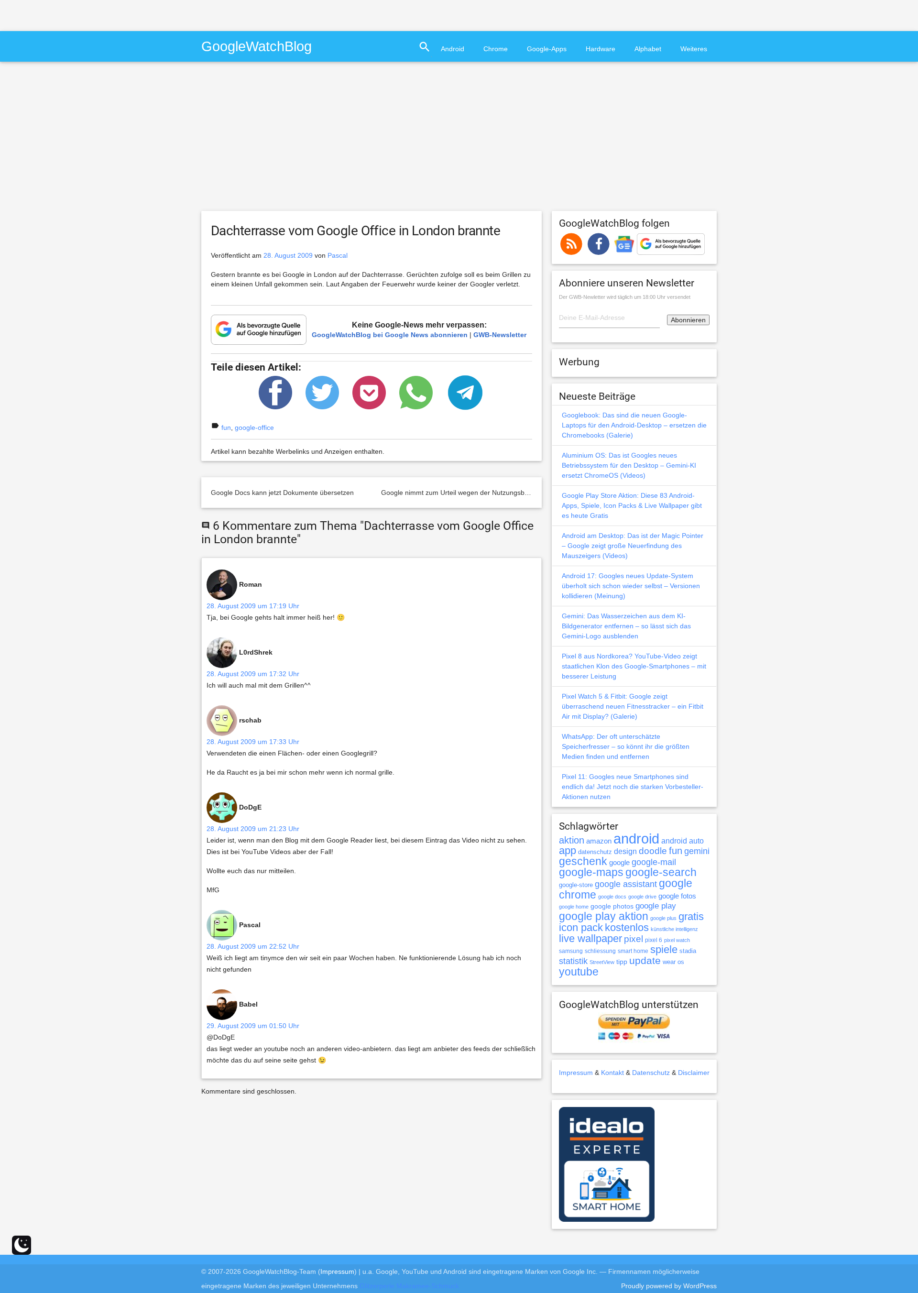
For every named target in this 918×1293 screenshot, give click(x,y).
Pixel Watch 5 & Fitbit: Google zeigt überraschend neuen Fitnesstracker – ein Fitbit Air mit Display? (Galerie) (632, 706)
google (619, 862)
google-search (661, 872)
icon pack (581, 927)
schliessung (600, 951)
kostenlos (627, 927)
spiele (664, 949)
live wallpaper (590, 938)
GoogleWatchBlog (256, 46)
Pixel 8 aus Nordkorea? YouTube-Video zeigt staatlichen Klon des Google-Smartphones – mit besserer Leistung (634, 666)
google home (574, 906)
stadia (687, 950)
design (625, 851)
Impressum (576, 1072)
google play (655, 905)
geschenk (583, 861)
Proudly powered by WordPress (669, 1286)
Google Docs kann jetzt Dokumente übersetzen (282, 492)
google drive (642, 896)
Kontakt (612, 1072)
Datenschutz (651, 1072)
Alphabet (647, 49)
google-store (576, 884)
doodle (653, 850)
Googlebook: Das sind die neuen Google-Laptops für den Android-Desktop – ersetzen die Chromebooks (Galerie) (634, 425)
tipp (621, 961)
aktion (571, 840)
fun (226, 427)
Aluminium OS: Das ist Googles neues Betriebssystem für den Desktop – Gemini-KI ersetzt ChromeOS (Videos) (629, 465)
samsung (571, 951)
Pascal (338, 255)
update (645, 960)
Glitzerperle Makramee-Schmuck (409, 1286)
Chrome (495, 49)
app (567, 850)
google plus (663, 918)
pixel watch (677, 940)
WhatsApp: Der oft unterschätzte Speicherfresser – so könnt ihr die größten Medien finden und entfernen (625, 746)
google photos (612, 906)
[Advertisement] (112, 14)
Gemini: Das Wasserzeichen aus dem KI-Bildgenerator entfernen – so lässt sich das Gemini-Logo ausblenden (626, 626)
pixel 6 (653, 940)
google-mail (654, 862)
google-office (254, 427)
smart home (633, 951)
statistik (573, 961)
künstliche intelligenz (674, 929)
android (636, 838)
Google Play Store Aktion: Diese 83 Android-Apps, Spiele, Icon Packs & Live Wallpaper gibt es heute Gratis (632, 505)
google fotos (677, 896)
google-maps (591, 872)
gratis (691, 916)
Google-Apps (547, 49)
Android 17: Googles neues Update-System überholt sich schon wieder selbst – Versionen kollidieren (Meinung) (631, 586)
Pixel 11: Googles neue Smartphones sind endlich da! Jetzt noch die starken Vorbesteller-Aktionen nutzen (632, 786)
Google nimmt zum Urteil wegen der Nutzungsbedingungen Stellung (484, 492)
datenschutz (595, 851)
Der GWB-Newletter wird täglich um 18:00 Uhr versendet (624, 297)
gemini (697, 851)
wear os (673, 961)
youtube (579, 971)
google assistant (626, 884)
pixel (633, 938)
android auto (682, 840)
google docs (612, 896)
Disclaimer (694, 1072)
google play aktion (603, 916)
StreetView (602, 962)
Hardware (600, 49)
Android (452, 49)
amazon (599, 841)
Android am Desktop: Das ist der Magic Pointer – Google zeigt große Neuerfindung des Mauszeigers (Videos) (632, 545)
